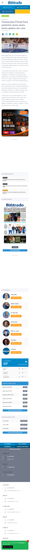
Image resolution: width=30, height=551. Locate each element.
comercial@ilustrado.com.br (13, 533)
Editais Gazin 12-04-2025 (7, 406)
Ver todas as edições (15, 250)
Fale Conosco (22, 444)
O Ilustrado (7, 444)
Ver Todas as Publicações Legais (15, 432)
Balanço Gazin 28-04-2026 (7, 387)
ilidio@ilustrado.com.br (12, 522)
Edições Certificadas (23, 7)
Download (23, 420)
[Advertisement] (15, 155)
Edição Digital (8, 7)
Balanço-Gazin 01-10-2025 (7, 398)
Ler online (15, 247)
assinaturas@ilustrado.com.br (13, 490)
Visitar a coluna (16, 297)
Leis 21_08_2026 (5, 424)
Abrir (25, 387)
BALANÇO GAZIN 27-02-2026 (8, 394)
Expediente (7, 446)
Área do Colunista (15, 449)
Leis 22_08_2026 (5, 420)
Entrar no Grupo (8, 547)
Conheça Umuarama (22, 446)
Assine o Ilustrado (9, 11)
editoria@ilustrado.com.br (12, 501)
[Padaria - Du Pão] (15, 122)
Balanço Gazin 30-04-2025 (7, 402)
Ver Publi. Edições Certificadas (15, 410)
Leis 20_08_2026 (5, 428)
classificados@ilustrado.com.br (14, 512)
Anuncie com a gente (23, 11)
